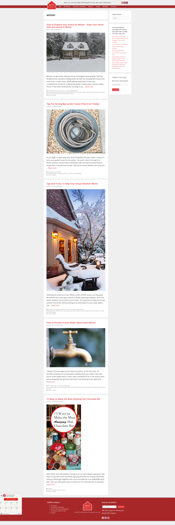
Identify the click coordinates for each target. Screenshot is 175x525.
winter (74, 92)
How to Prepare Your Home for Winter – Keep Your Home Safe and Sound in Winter (75, 25)
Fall (48, 173)
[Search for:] (120, 18)
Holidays (50, 488)
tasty (58, 490)
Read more (89, 87)
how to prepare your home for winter (56, 92)
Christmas (113, 6)
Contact (98, 6)
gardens (64, 173)
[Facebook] (125, 3)
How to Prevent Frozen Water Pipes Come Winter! (71, 322)
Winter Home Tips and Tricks (53, 93)
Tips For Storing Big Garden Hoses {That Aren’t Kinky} (72, 103)
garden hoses (53, 173)
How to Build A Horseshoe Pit (120, 44)
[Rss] (122, 3)
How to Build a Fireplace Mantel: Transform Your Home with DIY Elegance (118, 58)
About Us (90, 6)
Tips (61, 490)
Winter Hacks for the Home (89, 92)
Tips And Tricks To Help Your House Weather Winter (72, 183)
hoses (67, 173)
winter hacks (79, 92)
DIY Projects (67, 6)
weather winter (69, 92)
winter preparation (64, 93)
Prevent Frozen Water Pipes (63, 387)
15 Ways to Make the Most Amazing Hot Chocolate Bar (73, 399)
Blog (60, 6)
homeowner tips (51, 311)
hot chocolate (53, 490)
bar (49, 490)
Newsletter (105, 6)
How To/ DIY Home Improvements (69, 90)
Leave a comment (52, 95)
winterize (72, 93)
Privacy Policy (97, 512)
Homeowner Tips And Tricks (54, 90)
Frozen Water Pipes (52, 387)
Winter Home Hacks (100, 92)
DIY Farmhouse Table (118, 50)
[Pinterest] (127, 3)
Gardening (59, 173)
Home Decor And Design (79, 6)
